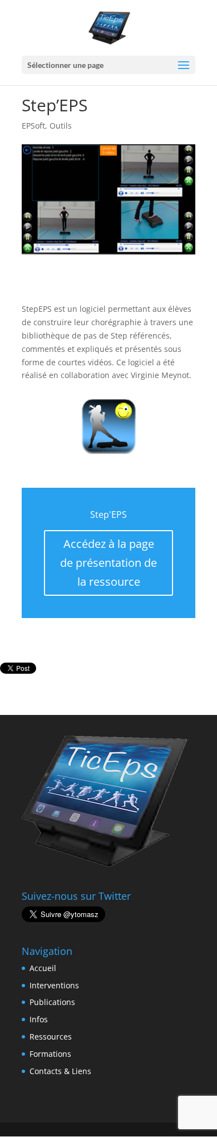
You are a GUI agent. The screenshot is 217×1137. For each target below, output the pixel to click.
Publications (52, 1002)
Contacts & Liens (60, 1071)
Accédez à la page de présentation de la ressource (108, 562)
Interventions (54, 985)
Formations (50, 1053)
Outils (61, 125)
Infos (38, 1019)
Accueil (42, 968)
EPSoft (33, 125)
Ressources (50, 1036)
